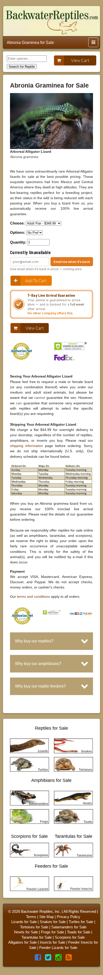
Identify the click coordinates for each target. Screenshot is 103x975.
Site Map (46, 917)
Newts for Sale (26, 932)
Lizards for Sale (24, 922)
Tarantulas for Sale (37, 937)
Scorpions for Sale (70, 937)
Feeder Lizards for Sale (58, 948)
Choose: (17, 223)
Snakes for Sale (53, 922)
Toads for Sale (78, 932)
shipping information (26, 446)
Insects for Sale (52, 942)
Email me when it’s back (72, 262)
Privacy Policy (68, 917)
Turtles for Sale (81, 922)
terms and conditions (33, 596)
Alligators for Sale (22, 942)
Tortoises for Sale (34, 927)
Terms (31, 917)
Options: (17, 232)
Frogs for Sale (52, 932)
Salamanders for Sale (68, 927)
